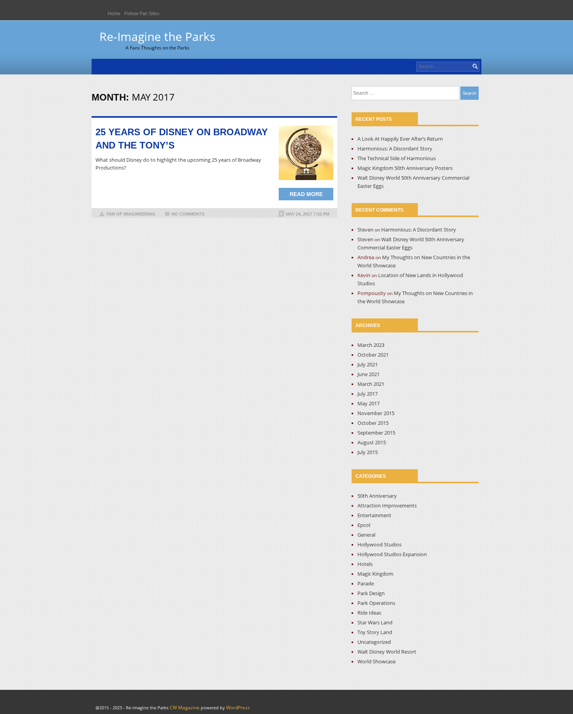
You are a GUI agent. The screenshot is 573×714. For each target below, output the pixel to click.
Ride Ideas (369, 612)
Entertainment (374, 515)
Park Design (371, 593)
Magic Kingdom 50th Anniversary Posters (405, 167)
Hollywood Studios (379, 544)
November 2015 (375, 413)
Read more (306, 194)
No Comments (188, 214)
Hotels (365, 563)
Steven (365, 229)
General (366, 534)
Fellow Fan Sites (141, 13)
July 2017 (367, 393)
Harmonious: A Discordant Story (394, 148)
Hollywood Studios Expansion (392, 554)
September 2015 (376, 432)
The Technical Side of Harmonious (396, 158)
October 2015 (373, 422)
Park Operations (376, 602)
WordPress (238, 707)
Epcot (364, 524)
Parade (365, 583)
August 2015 (371, 442)
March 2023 (370, 344)
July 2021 (367, 364)
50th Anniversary (377, 495)
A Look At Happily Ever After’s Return (400, 138)
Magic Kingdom (375, 573)
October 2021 (373, 354)
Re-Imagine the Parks (157, 39)
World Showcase (376, 661)
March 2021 (370, 383)
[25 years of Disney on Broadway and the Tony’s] (306, 152)
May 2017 (368, 403)
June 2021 (368, 374)
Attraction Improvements (387, 505)
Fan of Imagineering (131, 214)
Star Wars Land (375, 622)
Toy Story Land (374, 632)
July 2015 (367, 452)
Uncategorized (374, 641)
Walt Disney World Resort (386, 651)
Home (114, 13)
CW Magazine (185, 707)
